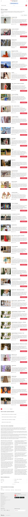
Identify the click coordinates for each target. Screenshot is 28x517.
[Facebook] (1, 510)
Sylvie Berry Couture (15, 61)
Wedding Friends (14, 39)
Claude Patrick (14, 365)
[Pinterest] (4, 510)
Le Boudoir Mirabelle (15, 246)
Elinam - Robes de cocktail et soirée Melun (18, 235)
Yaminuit (13, 72)
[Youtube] (7, 510)
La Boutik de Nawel (14, 192)
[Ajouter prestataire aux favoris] (9, 17)
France (17, 510)
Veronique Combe (14, 17)
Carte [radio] (25, 15)
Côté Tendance (14, 268)
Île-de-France (2, 479)
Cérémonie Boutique (15, 170)
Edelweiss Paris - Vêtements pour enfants (18, 289)
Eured (12, 149)
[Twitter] (3, 510)
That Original (14, 138)
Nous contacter (24, 24)
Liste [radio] (22, 15)
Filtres (3, 15)
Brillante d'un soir (14, 354)
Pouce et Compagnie (15, 203)
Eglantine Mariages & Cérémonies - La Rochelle (19, 322)
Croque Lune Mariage (15, 94)
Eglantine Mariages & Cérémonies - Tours (18, 333)
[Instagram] (6, 510)
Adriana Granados (14, 181)
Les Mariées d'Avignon (15, 116)
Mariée (2, 488)
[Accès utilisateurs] (27, 1)
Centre (1, 482)
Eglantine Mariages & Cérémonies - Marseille (18, 311)
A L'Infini (13, 257)
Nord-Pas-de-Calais (16, 482)
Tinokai (13, 387)
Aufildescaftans (14, 376)
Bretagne (15, 480)
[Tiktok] (9, 510)
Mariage (2, 8)
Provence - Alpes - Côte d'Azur (18, 479)
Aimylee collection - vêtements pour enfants (18, 300)
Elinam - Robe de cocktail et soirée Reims (18, 83)
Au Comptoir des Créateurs (16, 214)
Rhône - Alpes (2, 480)
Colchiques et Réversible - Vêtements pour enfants (19, 343)
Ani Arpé (13, 127)
